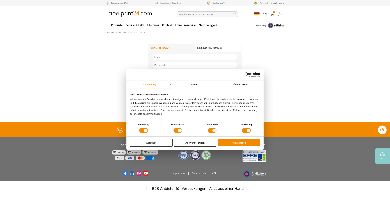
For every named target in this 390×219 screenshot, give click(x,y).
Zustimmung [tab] (149, 84)
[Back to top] (382, 129)
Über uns (153, 25)
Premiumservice (185, 25)
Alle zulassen (239, 142)
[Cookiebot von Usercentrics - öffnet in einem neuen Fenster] (247, 74)
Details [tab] (195, 84)
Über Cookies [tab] (240, 84)
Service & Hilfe (135, 25)
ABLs (215, 173)
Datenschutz (198, 173)
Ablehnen (151, 142)
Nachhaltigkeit (208, 25)
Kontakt (167, 25)
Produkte (117, 25)
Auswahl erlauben (195, 142)
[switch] (178, 130)
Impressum (179, 173)
